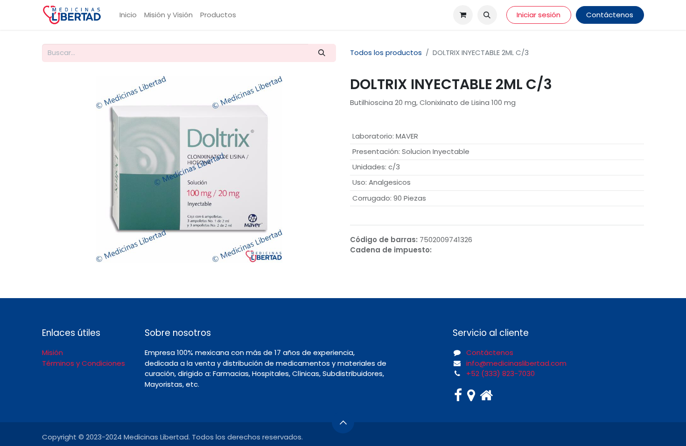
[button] (487, 15)
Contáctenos (609, 15)
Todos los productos (386, 52)
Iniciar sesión (538, 15)
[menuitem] (128, 15)
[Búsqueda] (322, 53)
